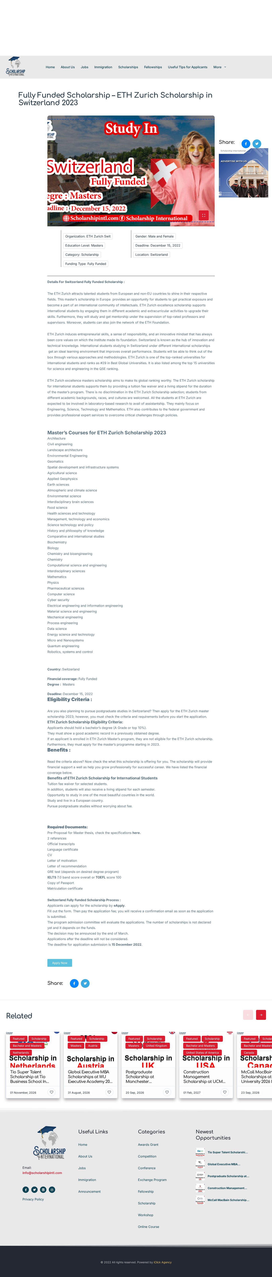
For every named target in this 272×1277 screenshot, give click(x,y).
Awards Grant (148, 1145)
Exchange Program (152, 1180)
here (136, 833)
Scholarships (128, 67)
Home (50, 67)
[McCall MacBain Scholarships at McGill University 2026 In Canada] (200, 1199)
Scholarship (147, 1203)
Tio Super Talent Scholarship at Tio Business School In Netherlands (227, 1152)
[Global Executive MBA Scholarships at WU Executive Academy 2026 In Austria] (200, 1164)
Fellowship (146, 1191)
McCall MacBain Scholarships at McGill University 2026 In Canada (228, 1200)
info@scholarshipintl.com (42, 1173)
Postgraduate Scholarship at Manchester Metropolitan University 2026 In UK (227, 1176)
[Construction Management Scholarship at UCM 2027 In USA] (200, 1188)
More (217, 67)
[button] (59, 963)
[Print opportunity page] (222, 118)
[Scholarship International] (15, 67)
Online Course (148, 1227)
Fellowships (153, 67)
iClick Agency (163, 1262)
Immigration (103, 67)
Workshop (145, 1215)
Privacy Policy (33, 1199)
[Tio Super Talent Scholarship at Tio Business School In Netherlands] (200, 1152)
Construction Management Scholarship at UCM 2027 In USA (226, 1188)
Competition (147, 1156)
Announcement (89, 1191)
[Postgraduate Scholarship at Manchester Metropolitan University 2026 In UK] (200, 1176)
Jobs (84, 67)
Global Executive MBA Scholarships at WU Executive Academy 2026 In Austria (228, 1164)
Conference (147, 1168)
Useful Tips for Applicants (187, 67)
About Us (68, 67)
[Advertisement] (119, 28)
